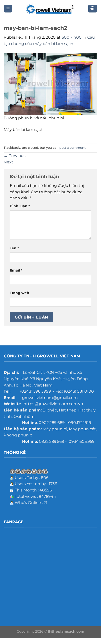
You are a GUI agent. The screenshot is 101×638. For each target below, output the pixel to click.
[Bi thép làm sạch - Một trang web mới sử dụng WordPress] (50, 8)
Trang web (19, 293)
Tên (14, 248)
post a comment (72, 147)
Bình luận (20, 206)
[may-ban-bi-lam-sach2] (50, 83)
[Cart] (92, 9)
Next (11, 162)
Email (16, 270)
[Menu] (8, 9)
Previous (14, 155)
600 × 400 (72, 37)
